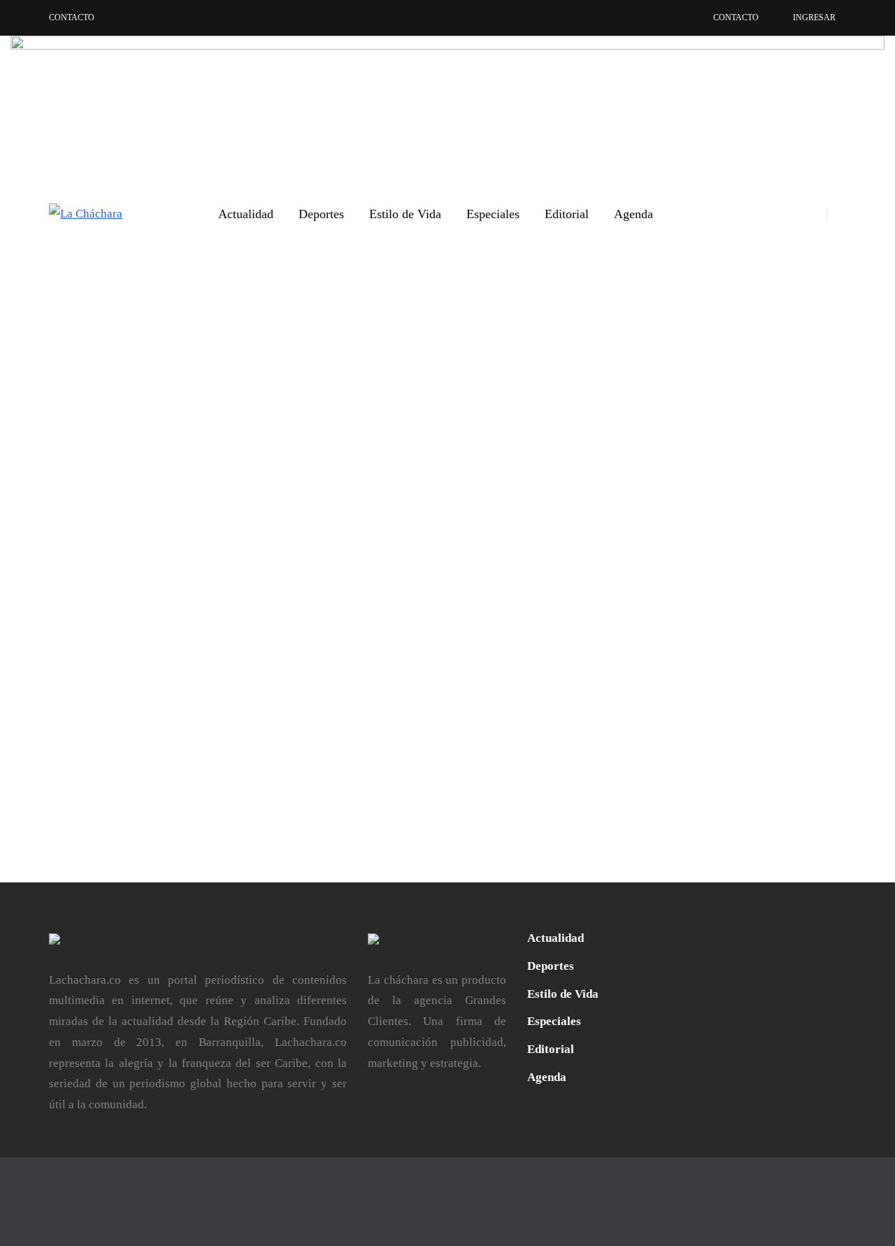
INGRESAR (814, 17)
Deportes (321, 214)
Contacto (71, 17)
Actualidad (245, 214)
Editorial (567, 214)
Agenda (633, 214)
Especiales (493, 214)
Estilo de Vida (405, 214)
